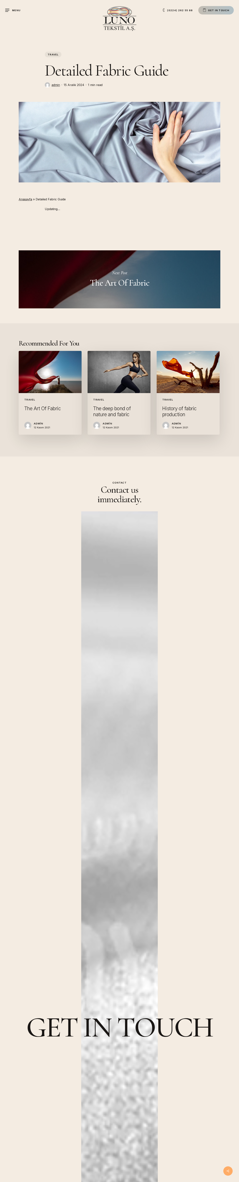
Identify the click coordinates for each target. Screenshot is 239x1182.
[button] (13, 10)
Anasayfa (25, 199)
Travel (53, 54)
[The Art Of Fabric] (50, 393)
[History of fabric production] (188, 393)
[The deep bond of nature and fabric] (119, 393)
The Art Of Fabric (119, 279)
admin (56, 85)
